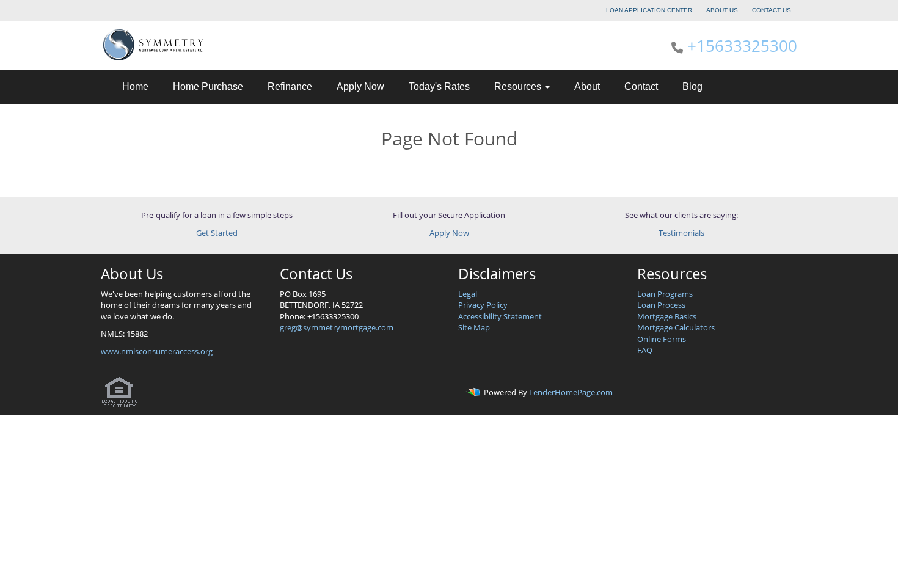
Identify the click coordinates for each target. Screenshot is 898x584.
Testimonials (681, 232)
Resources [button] (519, 86)
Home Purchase (208, 86)
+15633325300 (742, 46)
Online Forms (661, 339)
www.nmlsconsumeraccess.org (157, 351)
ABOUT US (722, 10)
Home (135, 86)
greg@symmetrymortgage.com (336, 327)
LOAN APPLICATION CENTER (649, 10)
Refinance (290, 86)
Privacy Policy (483, 304)
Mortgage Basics (666, 316)
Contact (641, 86)
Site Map (474, 327)
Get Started (217, 232)
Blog (692, 86)
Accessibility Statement (500, 316)
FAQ (644, 350)
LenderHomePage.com (571, 392)
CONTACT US (771, 10)
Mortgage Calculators (676, 327)
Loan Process (661, 304)
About (587, 86)
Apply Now (360, 86)
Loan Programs (665, 293)
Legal (467, 293)
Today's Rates (439, 86)
